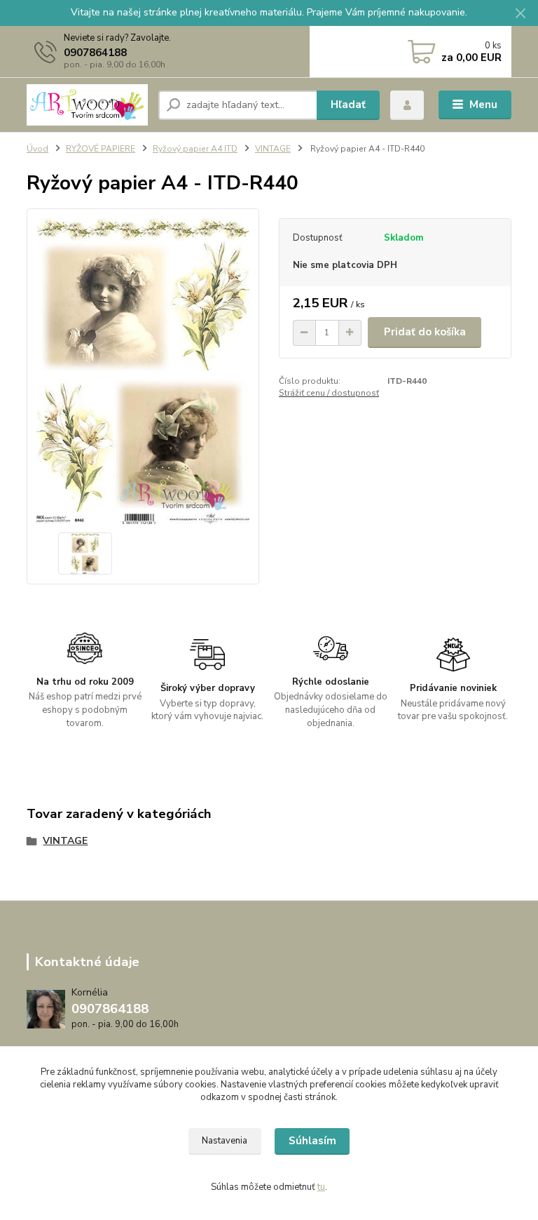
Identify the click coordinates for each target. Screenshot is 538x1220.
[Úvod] (87, 104)
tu (321, 1187)
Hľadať (348, 105)
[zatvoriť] (520, 14)
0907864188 (95, 53)
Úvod (37, 148)
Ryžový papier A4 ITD (195, 148)
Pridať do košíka (425, 332)
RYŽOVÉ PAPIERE (100, 148)
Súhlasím (312, 1141)
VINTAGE (273, 148)
